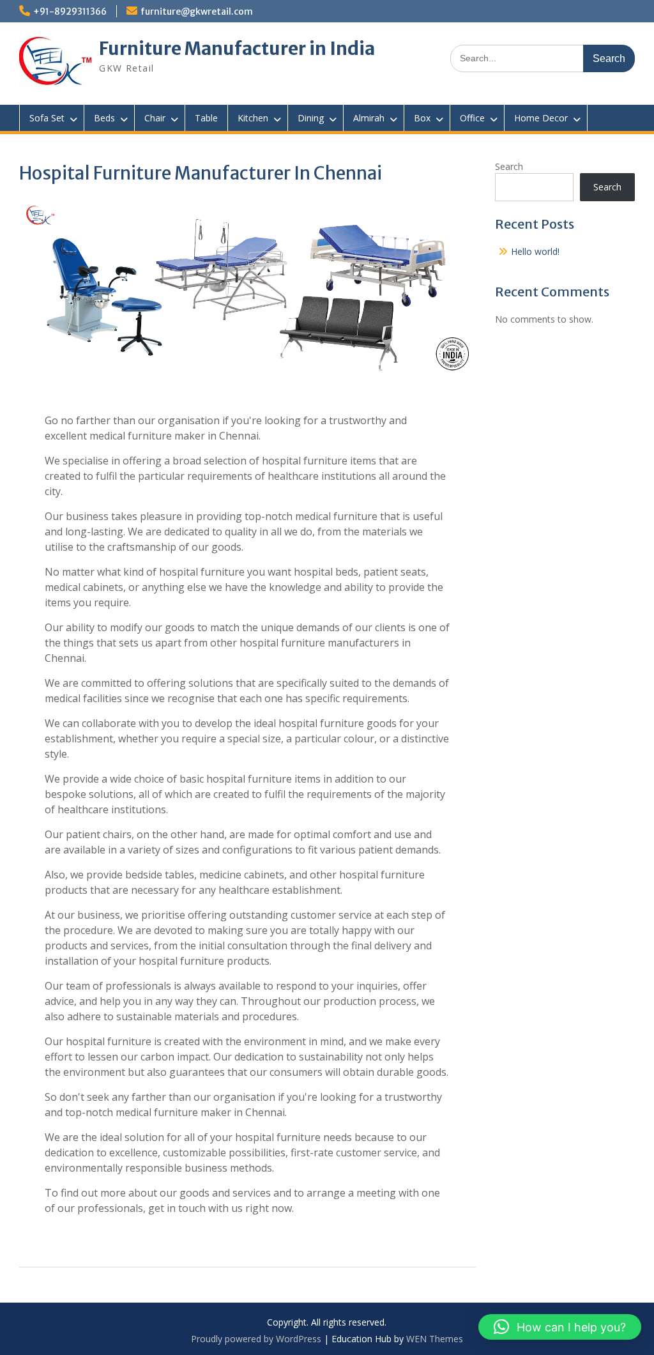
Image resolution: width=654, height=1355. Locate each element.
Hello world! (535, 251)
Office (472, 118)
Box (422, 118)
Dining (311, 118)
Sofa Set (47, 118)
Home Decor (541, 118)
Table (206, 118)
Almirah (368, 118)
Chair (154, 118)
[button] (559, 1327)
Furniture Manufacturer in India (237, 48)
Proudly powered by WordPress (256, 1339)
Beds (104, 118)
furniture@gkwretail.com (197, 11)
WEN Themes (434, 1339)
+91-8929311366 (70, 11)
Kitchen (253, 118)
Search (509, 166)
